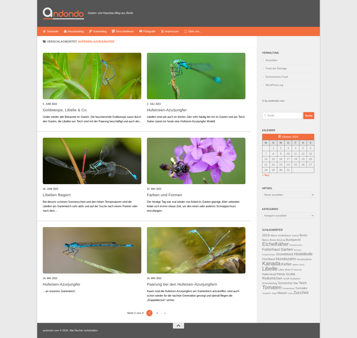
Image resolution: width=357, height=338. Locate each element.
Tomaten (272, 287)
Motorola (298, 270)
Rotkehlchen (272, 278)
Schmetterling (269, 283)
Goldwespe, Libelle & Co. (65, 110)
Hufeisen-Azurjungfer (61, 284)
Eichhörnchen (296, 245)
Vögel (274, 293)
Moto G (289, 270)
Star (295, 283)
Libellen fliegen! (57, 195)
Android (295, 236)
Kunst (301, 264)
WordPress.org (274, 84)
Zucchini (300, 292)
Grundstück (284, 254)
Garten (287, 249)
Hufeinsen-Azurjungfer (167, 110)
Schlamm (295, 278)
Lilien (281, 269)
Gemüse (297, 250)
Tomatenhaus (288, 288)
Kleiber (295, 264)
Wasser (282, 293)
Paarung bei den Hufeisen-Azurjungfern (182, 284)
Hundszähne (304, 259)
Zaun (290, 293)
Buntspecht (293, 239)
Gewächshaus (268, 254)
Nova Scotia (286, 274)
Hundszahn (286, 259)
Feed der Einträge (276, 68)
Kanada (271, 263)
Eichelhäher (275, 244)
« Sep (265, 175)
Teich (303, 283)
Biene (273, 240)
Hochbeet (268, 259)
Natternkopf (269, 274)
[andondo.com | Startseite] (63, 13)
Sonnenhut (285, 283)
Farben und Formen (164, 195)
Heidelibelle (303, 254)
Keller (286, 264)
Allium (273, 235)
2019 (266, 235)
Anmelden (271, 60)
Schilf (286, 278)
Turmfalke (301, 288)
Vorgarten (266, 293)
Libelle (269, 269)
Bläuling (281, 240)
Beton (265, 239)
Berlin (303, 235)
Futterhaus (271, 249)
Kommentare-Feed (277, 76)
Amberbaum (284, 235)
